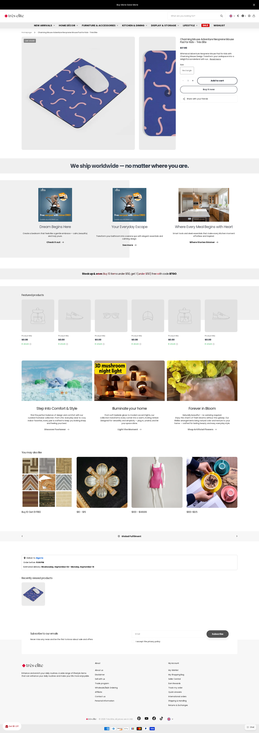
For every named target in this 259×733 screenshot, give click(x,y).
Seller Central (174, 679)
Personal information (104, 700)
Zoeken (221, 16)
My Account (173, 663)
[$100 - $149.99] (157, 482)
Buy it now (209, 89)
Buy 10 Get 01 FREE (31, 512)
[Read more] (244, 16)
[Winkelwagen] (254, 16)
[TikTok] (161, 718)
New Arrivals (43, 25)
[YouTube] (146, 718)
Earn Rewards (174, 683)
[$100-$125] (212, 482)
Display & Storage (163, 25)
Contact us (100, 696)
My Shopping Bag (176, 674)
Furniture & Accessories (98, 25)
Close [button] (254, 5)
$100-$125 (192, 512)
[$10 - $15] (102, 482)
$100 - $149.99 (139, 512)
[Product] (38, 315)
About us (99, 670)
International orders (177, 696)
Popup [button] (30, 344)
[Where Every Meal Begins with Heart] (203, 206)
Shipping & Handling (177, 700)
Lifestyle (189, 25)
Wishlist (219, 25)
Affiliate (98, 692)
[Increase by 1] (193, 80)
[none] (22, 536)
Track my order (175, 687)
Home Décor (67, 25)
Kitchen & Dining (133, 25)
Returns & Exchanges (178, 705)
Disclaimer (100, 674)
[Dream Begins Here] (55, 206)
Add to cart (217, 80)
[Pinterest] (139, 718)
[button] (168, 93)
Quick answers (175, 692)
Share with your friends (197, 98)
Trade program (102, 683)
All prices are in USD (124, 719)
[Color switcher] (238, 16)
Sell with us (100, 679)
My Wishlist (173, 670)
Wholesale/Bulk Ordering (106, 687)
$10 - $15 (81, 512)
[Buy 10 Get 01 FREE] (47, 482)
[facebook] (154, 718)
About (97, 663)
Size (182, 64)
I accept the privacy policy (148, 641)
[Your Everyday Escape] (129, 206)
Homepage (27, 32)
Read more (215, 59)
